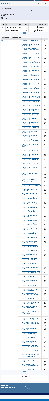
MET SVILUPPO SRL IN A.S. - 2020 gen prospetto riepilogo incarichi (30, 114)
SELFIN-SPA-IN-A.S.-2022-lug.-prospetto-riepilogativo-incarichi (29, 223)
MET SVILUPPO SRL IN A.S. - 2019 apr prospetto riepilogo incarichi (30, 126)
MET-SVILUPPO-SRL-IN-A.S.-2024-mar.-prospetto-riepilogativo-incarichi (30, 49)
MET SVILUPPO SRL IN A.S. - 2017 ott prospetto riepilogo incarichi (30, 151)
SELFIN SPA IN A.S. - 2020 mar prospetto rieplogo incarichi (29, 259)
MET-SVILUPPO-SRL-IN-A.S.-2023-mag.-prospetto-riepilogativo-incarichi (31, 62)
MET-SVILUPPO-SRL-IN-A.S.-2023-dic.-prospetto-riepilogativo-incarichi (30, 53)
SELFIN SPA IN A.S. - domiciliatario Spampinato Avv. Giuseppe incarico (31, 271)
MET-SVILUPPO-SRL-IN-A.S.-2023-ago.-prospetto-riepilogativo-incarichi (30, 58)
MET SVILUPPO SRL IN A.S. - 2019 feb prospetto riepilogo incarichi (30, 128)
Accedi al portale (47, 0)
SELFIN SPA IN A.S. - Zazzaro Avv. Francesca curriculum (29, 369)
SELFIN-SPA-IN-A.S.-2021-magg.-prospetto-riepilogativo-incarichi (30, 241)
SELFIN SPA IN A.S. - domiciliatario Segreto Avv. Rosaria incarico (30, 268)
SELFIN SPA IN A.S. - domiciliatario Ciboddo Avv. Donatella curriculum (30, 322)
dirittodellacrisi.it (40, 0)
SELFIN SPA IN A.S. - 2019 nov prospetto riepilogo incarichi (29, 264)
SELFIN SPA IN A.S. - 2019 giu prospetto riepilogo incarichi (29, 276)
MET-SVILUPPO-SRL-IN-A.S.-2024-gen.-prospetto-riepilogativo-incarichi (30, 52)
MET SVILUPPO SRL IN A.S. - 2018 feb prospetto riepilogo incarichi (30, 144)
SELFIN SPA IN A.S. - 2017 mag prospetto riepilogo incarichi (29, 336)
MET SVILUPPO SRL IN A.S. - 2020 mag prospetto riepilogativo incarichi (31, 109)
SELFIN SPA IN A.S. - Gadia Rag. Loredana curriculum (28, 319)
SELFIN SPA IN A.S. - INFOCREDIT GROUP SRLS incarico (29, 290)
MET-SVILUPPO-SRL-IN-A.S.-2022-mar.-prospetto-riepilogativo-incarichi (30, 80)
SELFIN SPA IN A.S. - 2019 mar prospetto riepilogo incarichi (29, 280)
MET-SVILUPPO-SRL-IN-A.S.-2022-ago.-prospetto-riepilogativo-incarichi (30, 74)
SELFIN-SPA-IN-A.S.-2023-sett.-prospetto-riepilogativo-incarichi (29, 203)
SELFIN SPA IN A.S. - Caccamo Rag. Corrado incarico (28, 360)
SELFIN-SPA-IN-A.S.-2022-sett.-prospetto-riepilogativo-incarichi (29, 220)
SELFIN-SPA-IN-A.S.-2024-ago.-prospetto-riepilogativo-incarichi (29, 189)
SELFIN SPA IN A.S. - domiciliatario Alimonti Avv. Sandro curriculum (30, 281)
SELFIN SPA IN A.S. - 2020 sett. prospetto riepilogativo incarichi (30, 251)
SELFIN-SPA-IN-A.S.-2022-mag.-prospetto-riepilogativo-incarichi (30, 225)
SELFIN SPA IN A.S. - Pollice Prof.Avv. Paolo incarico (28, 307)
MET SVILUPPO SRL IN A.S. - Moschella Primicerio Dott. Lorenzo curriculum (31, 185)
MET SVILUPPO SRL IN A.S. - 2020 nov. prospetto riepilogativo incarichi (31, 101)
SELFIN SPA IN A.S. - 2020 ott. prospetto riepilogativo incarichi (29, 250)
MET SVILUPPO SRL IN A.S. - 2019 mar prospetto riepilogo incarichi (30, 127)
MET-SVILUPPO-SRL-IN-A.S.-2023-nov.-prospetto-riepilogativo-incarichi (30, 54)
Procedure (41, 3)
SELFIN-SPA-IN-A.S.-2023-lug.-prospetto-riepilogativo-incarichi (29, 206)
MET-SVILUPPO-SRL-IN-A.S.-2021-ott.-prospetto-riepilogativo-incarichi (30, 87)
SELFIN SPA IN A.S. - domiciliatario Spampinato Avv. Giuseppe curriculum (31, 272)
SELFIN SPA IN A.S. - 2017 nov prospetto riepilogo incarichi (29, 328)
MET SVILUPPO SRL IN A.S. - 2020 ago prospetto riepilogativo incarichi (31, 105)
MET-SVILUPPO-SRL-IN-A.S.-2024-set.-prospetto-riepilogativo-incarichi (30, 41)
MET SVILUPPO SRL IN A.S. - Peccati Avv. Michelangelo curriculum (30, 170)
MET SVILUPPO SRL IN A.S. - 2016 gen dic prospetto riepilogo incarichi (31, 164)
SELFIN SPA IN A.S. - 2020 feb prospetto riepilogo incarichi (29, 260)
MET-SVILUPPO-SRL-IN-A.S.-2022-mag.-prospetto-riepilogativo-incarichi (31, 78)
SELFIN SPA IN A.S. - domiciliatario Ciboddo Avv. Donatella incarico (30, 323)
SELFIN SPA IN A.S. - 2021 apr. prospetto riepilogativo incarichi (29, 242)
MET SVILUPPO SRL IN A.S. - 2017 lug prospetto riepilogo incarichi (30, 155)
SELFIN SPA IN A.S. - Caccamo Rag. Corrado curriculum (29, 361)
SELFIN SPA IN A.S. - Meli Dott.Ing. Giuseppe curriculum (29, 356)
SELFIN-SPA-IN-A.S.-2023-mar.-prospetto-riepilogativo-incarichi (29, 212)
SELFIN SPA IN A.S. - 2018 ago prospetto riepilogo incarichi (29, 297)
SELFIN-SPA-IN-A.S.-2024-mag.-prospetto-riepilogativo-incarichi (30, 193)
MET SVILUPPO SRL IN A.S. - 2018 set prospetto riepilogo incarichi (30, 135)
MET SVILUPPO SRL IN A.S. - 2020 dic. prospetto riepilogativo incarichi (31, 100)
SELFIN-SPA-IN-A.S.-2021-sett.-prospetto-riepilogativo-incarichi (29, 236)
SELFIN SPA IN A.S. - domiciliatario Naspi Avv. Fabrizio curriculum (30, 357)
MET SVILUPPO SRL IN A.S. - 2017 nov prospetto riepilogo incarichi (30, 150)
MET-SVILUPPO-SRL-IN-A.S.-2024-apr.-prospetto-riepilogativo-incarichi (30, 48)
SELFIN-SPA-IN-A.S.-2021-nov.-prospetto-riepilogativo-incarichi (29, 233)
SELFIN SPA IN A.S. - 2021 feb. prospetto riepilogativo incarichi (29, 245)
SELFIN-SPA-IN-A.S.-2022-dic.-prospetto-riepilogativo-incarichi (29, 216)
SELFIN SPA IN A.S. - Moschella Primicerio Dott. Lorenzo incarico (30, 365)
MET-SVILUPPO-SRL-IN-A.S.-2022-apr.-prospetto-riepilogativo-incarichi (30, 79)
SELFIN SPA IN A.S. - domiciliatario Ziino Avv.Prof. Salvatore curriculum (31, 351)
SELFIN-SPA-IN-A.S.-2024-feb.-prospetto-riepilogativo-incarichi (29, 197)
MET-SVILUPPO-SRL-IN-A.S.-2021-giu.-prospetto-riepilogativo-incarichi (30, 92)
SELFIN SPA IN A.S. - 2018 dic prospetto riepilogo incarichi (29, 286)
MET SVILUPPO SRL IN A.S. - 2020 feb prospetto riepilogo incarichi (30, 113)
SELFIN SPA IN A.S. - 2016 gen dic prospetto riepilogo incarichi (29, 345)
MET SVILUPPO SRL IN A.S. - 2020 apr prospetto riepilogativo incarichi (30, 110)
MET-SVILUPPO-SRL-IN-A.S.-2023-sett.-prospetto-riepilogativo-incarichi (30, 57)
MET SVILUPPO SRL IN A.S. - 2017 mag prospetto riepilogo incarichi (30, 158)
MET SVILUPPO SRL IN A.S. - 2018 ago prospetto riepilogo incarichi (30, 136)
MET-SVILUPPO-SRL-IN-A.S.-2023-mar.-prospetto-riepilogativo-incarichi (30, 65)
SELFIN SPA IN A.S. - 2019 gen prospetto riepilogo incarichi (29, 285)
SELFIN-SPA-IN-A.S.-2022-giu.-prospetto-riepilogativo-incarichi (29, 224)
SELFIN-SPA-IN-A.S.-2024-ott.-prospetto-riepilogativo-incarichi (29, 186)
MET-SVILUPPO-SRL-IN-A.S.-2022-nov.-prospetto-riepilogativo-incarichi (30, 70)
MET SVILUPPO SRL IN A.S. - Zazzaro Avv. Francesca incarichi (29, 181)
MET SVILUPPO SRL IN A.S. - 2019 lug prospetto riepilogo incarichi (30, 122)
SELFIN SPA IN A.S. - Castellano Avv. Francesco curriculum (29, 364)
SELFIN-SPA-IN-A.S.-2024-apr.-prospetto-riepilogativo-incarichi (29, 194)
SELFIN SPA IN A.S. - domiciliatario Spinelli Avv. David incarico (29, 347)
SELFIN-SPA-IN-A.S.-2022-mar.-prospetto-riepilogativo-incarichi (29, 228)
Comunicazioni (46, 3)
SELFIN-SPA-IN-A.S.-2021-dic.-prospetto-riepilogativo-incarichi (29, 232)
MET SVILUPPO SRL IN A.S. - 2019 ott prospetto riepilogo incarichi (30, 118)
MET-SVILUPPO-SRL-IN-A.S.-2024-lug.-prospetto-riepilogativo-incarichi (30, 44)
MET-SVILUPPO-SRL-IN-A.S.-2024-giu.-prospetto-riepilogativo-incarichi (30, 45)
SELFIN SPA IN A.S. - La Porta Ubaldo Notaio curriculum (29, 342)
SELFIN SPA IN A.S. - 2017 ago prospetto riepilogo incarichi (29, 332)
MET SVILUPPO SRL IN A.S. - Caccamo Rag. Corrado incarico (29, 174)
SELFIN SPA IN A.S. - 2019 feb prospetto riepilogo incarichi (29, 284)
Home (38, 3)
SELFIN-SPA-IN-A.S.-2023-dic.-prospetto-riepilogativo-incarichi (29, 199)
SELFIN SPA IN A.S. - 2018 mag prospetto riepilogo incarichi (29, 303)
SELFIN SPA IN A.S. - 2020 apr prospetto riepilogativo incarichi (29, 258)
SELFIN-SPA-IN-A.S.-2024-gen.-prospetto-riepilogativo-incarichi (29, 198)
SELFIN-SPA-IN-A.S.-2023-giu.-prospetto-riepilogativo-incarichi (29, 207)
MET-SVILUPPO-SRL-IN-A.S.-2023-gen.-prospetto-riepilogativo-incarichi (30, 67)
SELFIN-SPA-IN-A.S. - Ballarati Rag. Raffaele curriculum (29, 211)
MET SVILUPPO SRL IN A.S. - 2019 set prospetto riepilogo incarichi (30, 119)
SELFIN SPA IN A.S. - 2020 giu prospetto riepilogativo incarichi (29, 255)
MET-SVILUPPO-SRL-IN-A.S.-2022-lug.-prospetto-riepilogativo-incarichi (30, 75)
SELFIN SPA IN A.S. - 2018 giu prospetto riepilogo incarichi (29, 299)
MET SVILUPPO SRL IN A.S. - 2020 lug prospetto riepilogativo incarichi (30, 106)
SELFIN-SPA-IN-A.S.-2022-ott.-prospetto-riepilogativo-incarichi (29, 219)
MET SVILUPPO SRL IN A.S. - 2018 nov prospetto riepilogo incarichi (30, 132)
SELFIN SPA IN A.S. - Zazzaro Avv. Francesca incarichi (28, 368)
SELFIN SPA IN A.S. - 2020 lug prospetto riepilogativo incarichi (29, 254)
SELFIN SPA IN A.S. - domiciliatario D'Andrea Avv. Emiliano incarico (30, 302)
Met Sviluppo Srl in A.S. (3, 27)
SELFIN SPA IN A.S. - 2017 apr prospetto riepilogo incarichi (29, 337)
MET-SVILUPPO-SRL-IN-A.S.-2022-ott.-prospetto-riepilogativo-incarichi (30, 71)
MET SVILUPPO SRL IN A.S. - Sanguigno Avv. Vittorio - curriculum (30, 173)
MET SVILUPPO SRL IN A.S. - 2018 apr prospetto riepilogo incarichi (30, 141)
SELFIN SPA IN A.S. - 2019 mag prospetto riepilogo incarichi (29, 277)
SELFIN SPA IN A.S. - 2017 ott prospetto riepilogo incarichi (29, 329)
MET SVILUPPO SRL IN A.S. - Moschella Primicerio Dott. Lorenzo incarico (31, 184)
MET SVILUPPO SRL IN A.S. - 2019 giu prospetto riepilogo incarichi (30, 123)
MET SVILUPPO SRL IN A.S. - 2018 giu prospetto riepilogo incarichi (30, 139)
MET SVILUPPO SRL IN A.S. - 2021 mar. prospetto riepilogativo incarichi (31, 96)
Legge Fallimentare (4, 378)
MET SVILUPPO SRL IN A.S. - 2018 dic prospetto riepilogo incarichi (30, 131)
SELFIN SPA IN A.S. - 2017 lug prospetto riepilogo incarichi (29, 333)
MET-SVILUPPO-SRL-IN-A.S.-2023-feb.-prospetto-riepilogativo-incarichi (30, 66)
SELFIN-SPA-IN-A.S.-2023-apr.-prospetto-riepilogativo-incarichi (29, 210)
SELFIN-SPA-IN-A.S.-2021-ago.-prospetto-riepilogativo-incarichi (29, 237)
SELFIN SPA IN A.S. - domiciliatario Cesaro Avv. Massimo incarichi (30, 350)
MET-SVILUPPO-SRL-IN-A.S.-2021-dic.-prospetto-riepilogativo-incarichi (30, 84)
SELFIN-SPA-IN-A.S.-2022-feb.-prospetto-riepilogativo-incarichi (29, 229)
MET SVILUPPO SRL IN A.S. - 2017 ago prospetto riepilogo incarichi (30, 154)
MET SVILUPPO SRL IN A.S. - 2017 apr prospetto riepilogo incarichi (30, 159)
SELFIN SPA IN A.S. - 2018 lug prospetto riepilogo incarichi (29, 298)
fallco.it (35, 0)
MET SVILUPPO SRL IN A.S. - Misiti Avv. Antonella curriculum (29, 167)
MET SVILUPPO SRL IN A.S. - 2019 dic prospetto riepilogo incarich (30, 115)
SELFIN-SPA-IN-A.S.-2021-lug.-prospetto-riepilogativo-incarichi (29, 238)
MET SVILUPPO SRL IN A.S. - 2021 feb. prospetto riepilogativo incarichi (31, 97)
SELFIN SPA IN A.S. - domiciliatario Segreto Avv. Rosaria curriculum (30, 267)
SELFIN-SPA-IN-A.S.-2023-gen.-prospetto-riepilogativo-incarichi (29, 215)
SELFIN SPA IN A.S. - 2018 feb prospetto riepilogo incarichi (29, 310)
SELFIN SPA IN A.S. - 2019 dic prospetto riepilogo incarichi (29, 263)
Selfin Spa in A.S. (3, 30)
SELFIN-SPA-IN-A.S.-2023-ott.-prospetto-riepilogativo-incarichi (29, 202)
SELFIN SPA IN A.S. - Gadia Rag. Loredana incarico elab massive (30, 318)
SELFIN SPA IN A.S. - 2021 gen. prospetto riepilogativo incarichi (30, 246)
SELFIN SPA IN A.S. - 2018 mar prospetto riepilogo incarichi (29, 306)
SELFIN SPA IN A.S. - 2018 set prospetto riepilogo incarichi (29, 293)
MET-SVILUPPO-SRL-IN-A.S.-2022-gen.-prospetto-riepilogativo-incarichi (30, 83)
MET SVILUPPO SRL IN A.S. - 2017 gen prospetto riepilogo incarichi (30, 163)
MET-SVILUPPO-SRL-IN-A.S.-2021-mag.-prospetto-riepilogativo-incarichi (31, 93)
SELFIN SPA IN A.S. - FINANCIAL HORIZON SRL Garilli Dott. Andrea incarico (31, 315)
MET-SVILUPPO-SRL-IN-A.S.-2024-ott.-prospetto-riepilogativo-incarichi (30, 40)
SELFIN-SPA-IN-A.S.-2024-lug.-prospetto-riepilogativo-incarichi (29, 190)
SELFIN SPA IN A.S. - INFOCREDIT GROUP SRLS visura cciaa (29, 289)
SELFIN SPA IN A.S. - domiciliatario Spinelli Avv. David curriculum (30, 346)
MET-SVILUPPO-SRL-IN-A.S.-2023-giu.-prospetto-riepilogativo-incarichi (30, 61)
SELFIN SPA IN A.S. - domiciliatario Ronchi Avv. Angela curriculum (30, 294)
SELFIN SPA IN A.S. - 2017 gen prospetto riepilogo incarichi (29, 341)
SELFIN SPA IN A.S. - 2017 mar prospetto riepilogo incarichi (29, 338)
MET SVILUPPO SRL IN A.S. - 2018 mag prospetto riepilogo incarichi (30, 140)
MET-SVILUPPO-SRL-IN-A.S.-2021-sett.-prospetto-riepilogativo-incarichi (30, 88)
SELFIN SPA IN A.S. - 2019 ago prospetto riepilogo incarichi (29, 273)
